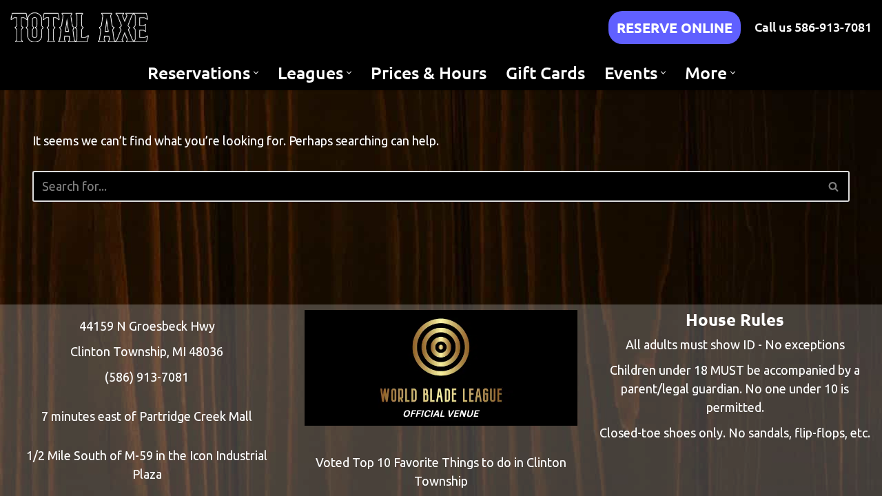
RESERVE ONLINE (674, 28)
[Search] (834, 186)
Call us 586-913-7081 (813, 26)
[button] (256, 72)
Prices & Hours (428, 72)
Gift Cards (545, 72)
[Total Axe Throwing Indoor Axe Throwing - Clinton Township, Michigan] (79, 27)
